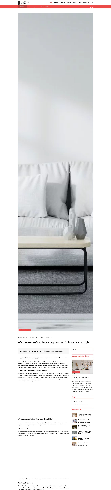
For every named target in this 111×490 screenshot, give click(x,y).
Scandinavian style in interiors (80, 404)
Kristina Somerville (26, 351)
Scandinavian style (77, 401)
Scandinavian (22, 329)
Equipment (56, 2)
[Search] (73, 349)
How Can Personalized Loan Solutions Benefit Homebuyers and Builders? (84, 421)
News (92, 2)
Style (51, 2)
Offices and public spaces (83, 2)
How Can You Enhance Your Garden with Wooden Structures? (84, 427)
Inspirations (62, 2)
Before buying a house (71, 2)
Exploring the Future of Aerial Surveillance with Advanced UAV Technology (84, 432)
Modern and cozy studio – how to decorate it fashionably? (42, 6)
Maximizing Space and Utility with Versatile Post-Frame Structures (84, 438)
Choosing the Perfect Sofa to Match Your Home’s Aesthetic (84, 415)
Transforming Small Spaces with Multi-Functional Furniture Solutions (84, 444)
